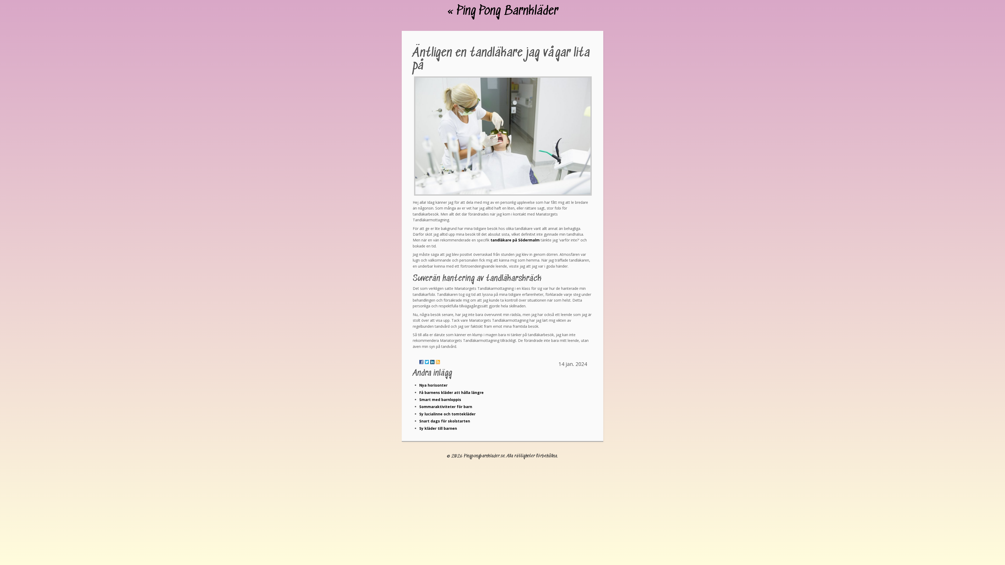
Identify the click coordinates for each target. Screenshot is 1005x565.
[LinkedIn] (432, 362)
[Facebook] (421, 362)
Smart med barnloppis (440, 399)
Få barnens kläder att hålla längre (451, 392)
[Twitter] (427, 362)
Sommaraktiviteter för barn (445, 406)
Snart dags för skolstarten (444, 421)
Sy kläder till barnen (438, 428)
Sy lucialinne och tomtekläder (447, 413)
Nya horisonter (433, 385)
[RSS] (438, 362)
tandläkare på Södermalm (515, 240)
